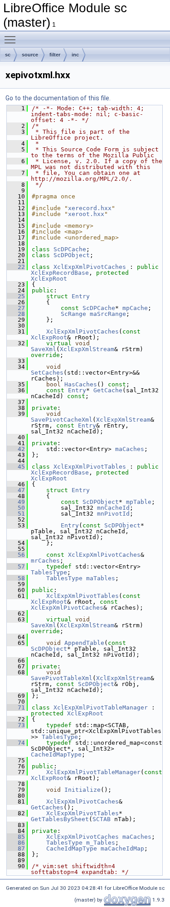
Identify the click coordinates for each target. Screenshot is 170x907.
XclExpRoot (49, 278)
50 (16, 507)
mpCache (135, 308)
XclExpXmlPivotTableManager (100, 707)
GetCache (107, 390)
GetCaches (47, 807)
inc (75, 54)
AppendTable (84, 642)
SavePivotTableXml (61, 678)
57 (16, 566)
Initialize (82, 789)
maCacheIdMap (122, 848)
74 (16, 742)
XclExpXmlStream (87, 349)
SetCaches (47, 372)
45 (16, 466)
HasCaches (80, 384)
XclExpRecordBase (60, 272)
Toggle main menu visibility (12, 39)
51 (16, 513)
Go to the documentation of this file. (58, 98)
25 (16, 296)
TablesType (49, 572)
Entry (81, 296)
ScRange (73, 313)
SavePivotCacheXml (61, 419)
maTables (100, 578)
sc (7, 54)
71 (16, 707)
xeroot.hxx (86, 214)
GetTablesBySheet (60, 819)
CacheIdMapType (56, 754)
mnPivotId (113, 513)
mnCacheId (113, 507)
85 (16, 836)
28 (16, 313)
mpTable (138, 501)
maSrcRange (108, 313)
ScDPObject (71, 255)
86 (16, 842)
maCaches (129, 449)
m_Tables (100, 842)
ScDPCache (69, 249)
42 (16, 449)
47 (16, 490)
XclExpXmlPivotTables (89, 466)
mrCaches (45, 560)
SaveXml (43, 349)
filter (54, 54)
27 (16, 308)
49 (16, 501)
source (30, 54)
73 (16, 725)
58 (16, 578)
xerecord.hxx (90, 208)
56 (16, 554)
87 (16, 848)
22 (16, 266)
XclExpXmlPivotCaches (89, 266)
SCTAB (101, 819)
